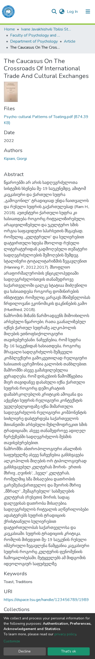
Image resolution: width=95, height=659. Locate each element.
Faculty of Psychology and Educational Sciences (35, 35)
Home (9, 29)
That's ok (68, 651)
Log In (73, 11)
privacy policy (65, 634)
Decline (24, 651)
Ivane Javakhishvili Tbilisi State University (46, 29)
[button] (62, 12)
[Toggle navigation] (88, 12)
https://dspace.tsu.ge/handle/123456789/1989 (46, 600)
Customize (12, 641)
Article (69, 41)
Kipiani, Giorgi (15, 158)
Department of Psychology (34, 41)
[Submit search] (54, 11)
